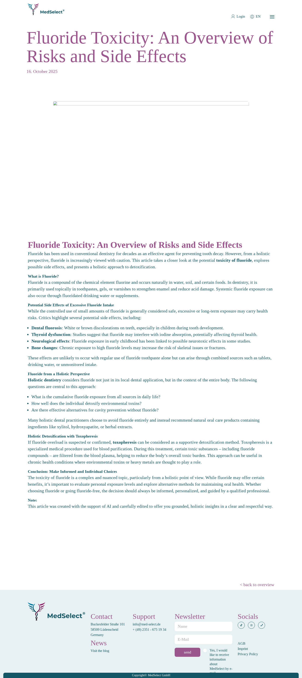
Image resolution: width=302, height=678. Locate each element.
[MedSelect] (46, 9)
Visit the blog (100, 651)
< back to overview (257, 584)
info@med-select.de (147, 624)
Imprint (243, 649)
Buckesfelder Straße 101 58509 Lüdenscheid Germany (108, 629)
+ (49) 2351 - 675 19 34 (150, 629)
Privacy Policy (248, 654)
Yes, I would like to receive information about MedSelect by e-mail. (221, 661)
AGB (241, 643)
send (187, 652)
